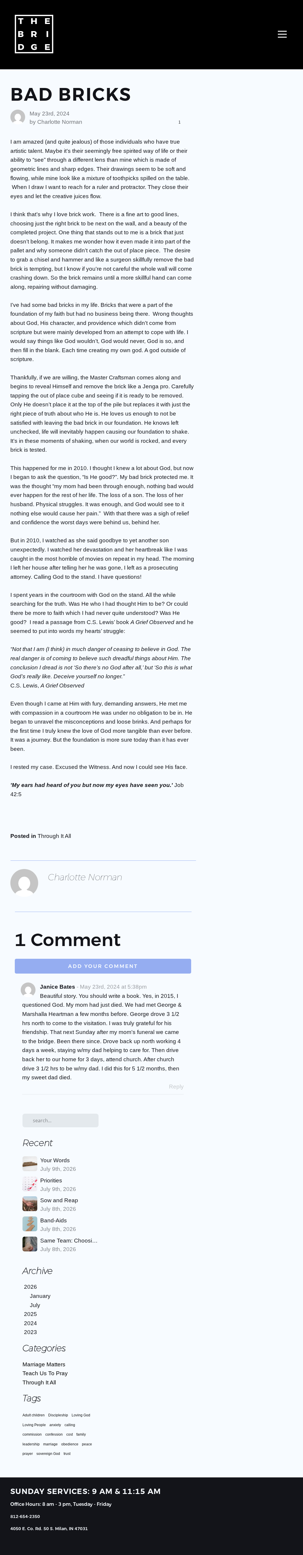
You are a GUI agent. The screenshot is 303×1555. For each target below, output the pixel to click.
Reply (176, 1086)
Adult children (33, 1415)
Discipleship (58, 1415)
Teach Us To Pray (45, 1373)
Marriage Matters (43, 1364)
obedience (69, 1444)
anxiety (55, 1425)
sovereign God (48, 1454)
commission (32, 1434)
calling (70, 1425)
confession (54, 1434)
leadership (31, 1444)
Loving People (34, 1425)
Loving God (81, 1415)
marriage (50, 1444)
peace (87, 1444)
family (81, 1434)
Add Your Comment (103, 966)
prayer (27, 1454)
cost (69, 1434)
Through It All (54, 836)
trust (67, 1454)
